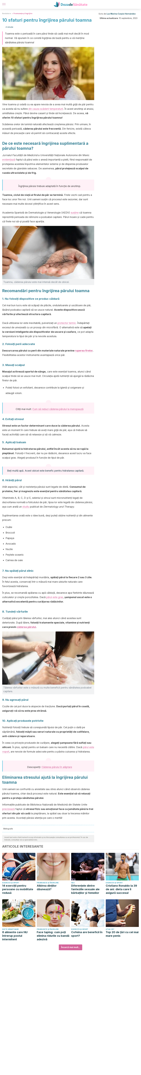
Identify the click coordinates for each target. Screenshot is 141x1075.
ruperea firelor (84, 350)
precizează (8, 809)
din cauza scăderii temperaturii (45, 108)
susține (75, 212)
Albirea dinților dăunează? (47, 887)
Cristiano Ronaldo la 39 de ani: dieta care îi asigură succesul (121, 889)
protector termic (67, 323)
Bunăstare (6, 13)
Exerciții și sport (10, 883)
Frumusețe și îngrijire (22, 13)
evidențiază (8, 159)
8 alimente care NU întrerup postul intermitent (15, 936)
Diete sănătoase (10, 929)
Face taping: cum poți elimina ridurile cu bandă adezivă (53, 936)
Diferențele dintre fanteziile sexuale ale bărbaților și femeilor (85, 889)
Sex (73, 883)
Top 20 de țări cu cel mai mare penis (122, 934)
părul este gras (54, 597)
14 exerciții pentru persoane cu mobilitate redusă (17, 889)
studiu (25, 506)
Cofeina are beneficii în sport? (86, 934)
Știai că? (110, 929)
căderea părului (26, 627)
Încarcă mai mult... (70, 947)
